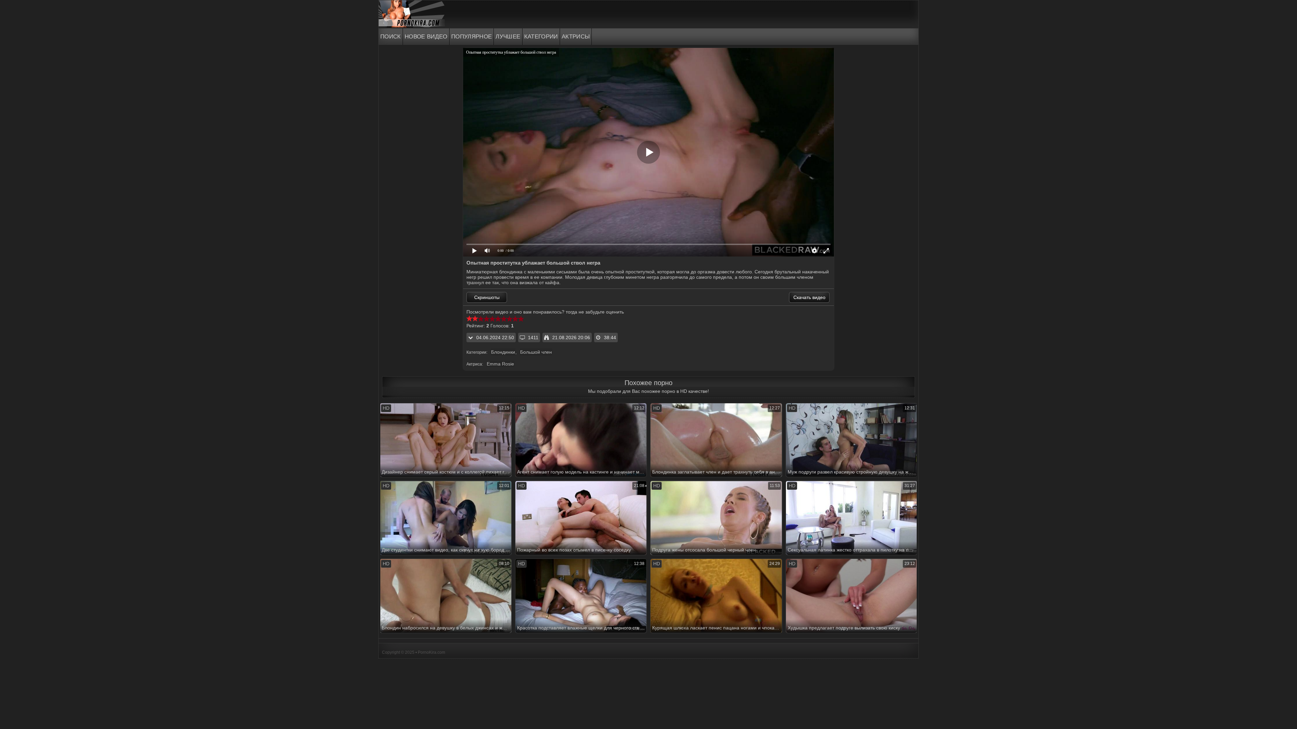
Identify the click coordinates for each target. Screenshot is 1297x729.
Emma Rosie (500, 364)
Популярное (471, 36)
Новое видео (426, 36)
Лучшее (507, 36)
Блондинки (503, 352)
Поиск (390, 36)
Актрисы (576, 36)
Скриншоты (487, 297)
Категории (541, 36)
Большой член (536, 352)
